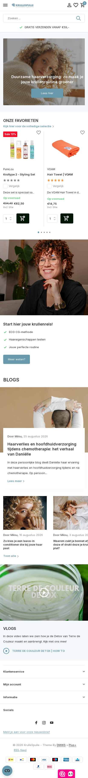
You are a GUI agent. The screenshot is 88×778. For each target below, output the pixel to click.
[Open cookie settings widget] (7, 771)
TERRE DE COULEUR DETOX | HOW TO (38, 650)
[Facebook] (36, 723)
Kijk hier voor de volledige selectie (27, 126)
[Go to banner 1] (44, 71)
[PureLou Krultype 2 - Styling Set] (22, 148)
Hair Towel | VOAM (60, 174)
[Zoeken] (79, 18)
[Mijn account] (69, 5)
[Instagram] (44, 723)
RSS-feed (20, 750)
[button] (38, 232)
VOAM (51, 169)
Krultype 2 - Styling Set (19, 174)
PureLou (8, 169)
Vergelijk (14, 186)
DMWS (61, 745)
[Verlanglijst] (75, 5)
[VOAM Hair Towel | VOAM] (66, 148)
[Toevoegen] (22, 218)
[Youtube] (51, 723)
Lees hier (47, 93)
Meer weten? (16, 359)
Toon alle (9, 556)
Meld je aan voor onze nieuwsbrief (26, 732)
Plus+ (72, 745)
